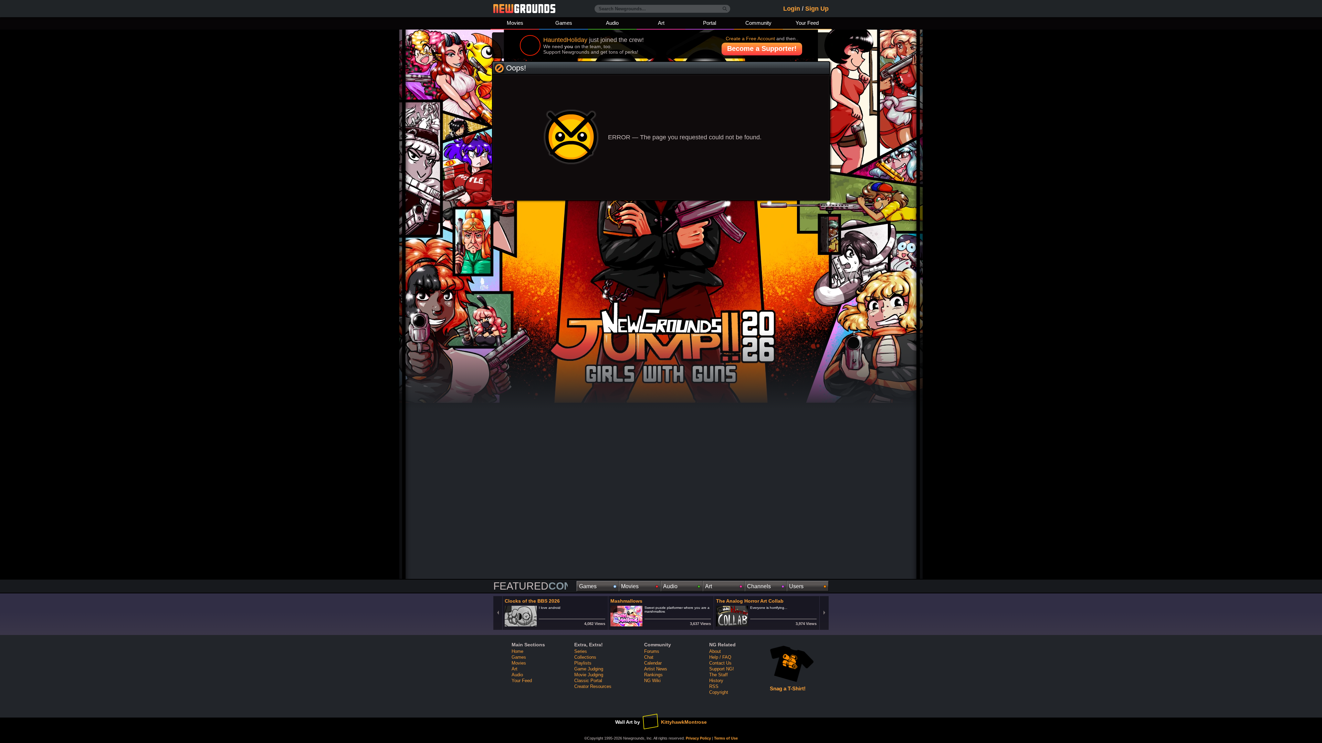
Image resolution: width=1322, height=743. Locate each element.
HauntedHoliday (565, 39)
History (716, 680)
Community (758, 23)
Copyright (718, 692)
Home (517, 651)
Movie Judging (588, 674)
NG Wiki (652, 680)
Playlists (582, 663)
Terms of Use (726, 738)
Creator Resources (592, 686)
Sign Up (817, 8)
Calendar (653, 663)
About (715, 651)
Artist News (655, 668)
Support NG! (721, 668)
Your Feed (807, 23)
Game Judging (588, 668)
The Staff (718, 674)
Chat (648, 657)
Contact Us (720, 663)
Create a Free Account (750, 38)
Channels (756, 586)
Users (794, 586)
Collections (585, 657)
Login (791, 8)
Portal (709, 23)
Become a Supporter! (762, 48)
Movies (515, 23)
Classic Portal (588, 680)
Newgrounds (524, 8)
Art (661, 23)
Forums (651, 651)
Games (563, 23)
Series (580, 651)
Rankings (653, 674)
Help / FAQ (720, 657)
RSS (713, 686)
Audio (612, 23)
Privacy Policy (698, 738)
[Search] (725, 9)
